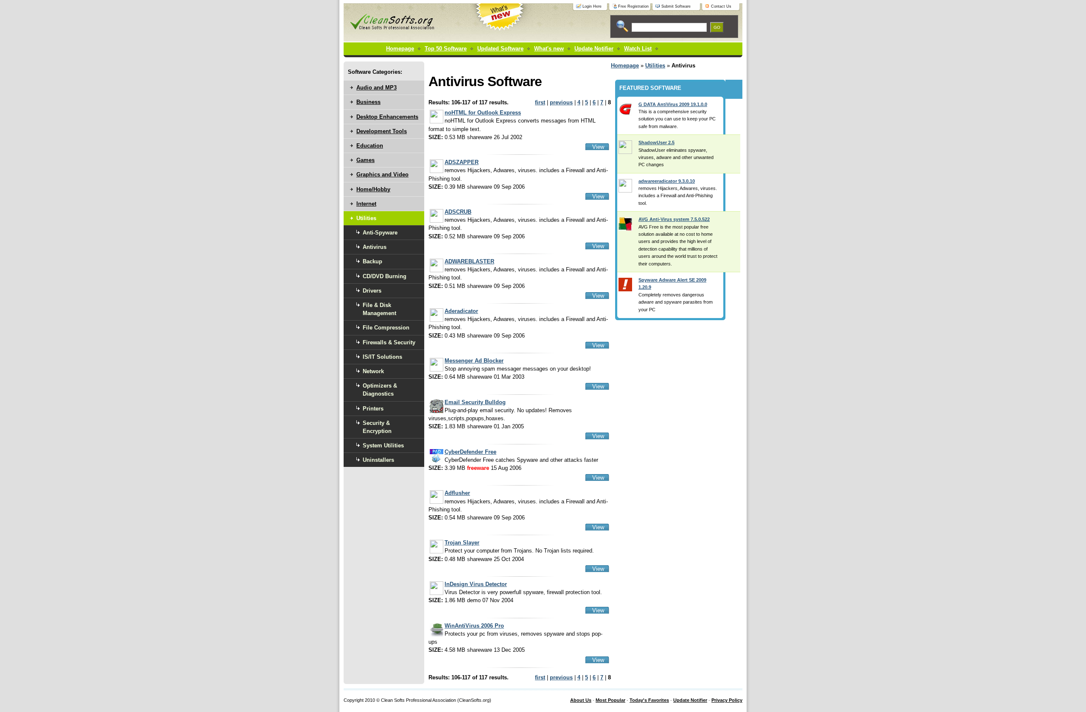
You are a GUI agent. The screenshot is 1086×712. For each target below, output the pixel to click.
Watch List (638, 48)
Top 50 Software (446, 48)
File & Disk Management (379, 309)
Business (368, 102)
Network (373, 371)
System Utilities (383, 445)
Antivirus (374, 247)
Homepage (400, 48)
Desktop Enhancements (387, 117)
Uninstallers (378, 460)
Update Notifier (690, 700)
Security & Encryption (377, 427)
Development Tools (381, 131)
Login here (592, 6)
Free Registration (633, 6)
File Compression (386, 327)
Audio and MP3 (376, 87)
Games (365, 160)
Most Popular (610, 700)
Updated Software (500, 48)
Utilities (655, 65)
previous (561, 102)
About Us (580, 700)
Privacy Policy (726, 700)
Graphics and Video (382, 174)
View (598, 147)
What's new (549, 48)
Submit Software (676, 6)
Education (369, 145)
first (540, 102)
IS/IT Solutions (382, 357)
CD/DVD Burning (384, 276)
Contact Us (721, 6)
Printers (373, 408)
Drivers (372, 291)
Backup (372, 261)
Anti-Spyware (380, 232)
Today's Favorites (649, 700)
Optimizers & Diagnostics (380, 390)
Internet (366, 204)
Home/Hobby (373, 189)
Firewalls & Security (389, 342)
